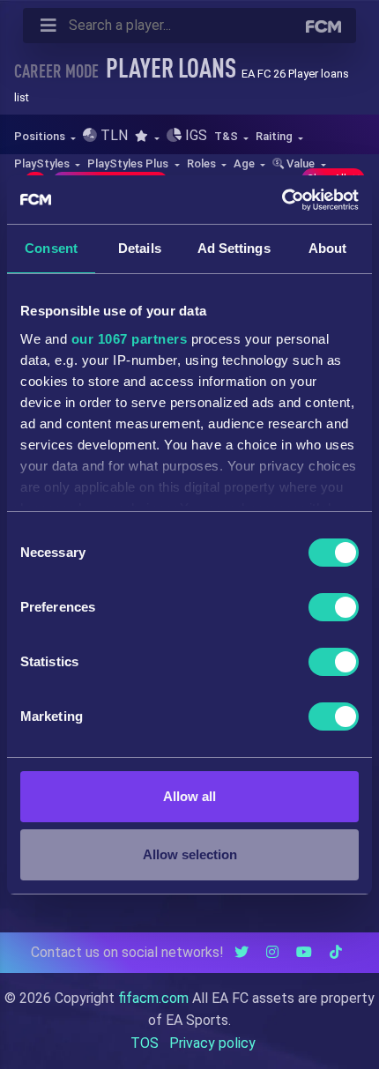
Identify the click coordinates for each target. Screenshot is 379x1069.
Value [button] (300, 163)
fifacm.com (153, 998)
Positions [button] (41, 136)
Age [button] (245, 163)
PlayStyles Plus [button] (129, 163)
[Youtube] (304, 952)
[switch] (333, 607)
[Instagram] (272, 952)
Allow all (189, 796)
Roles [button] (203, 163)
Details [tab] (139, 248)
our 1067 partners (129, 338)
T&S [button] (227, 136)
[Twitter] (241, 952)
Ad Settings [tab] (234, 248)
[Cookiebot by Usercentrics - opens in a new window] (281, 200)
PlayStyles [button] (43, 163)
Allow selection (190, 854)
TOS (144, 1043)
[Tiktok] (336, 952)
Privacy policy (212, 1043)
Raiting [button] (275, 136)
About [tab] (327, 248)
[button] (147, 136)
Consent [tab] (51, 248)
